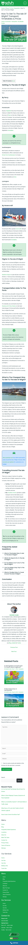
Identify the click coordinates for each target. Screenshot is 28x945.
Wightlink (8, 110)
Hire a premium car (8, 457)
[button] (14, 554)
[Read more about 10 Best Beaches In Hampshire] (14, 700)
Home (2, 8)
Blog (10, 643)
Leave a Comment (6, 21)
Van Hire (3, 863)
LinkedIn (14, 643)
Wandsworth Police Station (9, 306)
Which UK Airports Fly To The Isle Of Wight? (14, 558)
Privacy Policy (4, 842)
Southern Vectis (12, 492)
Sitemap (3, 848)
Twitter (19, 643)
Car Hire (3, 860)
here (15, 177)
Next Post (14, 651)
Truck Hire (4, 868)
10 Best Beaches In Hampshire (10, 689)
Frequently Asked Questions (8, 829)
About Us (3, 835)
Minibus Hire (4, 865)
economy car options (8, 462)
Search (3, 777)
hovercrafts (19, 228)
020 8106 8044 (4, 920)
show (13, 81)
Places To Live (9, 8)
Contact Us (4, 840)
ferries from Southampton (8, 155)
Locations (3, 832)
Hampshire (17, 8)
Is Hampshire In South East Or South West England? (13, 666)
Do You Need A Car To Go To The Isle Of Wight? (14, 563)
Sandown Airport (6, 274)
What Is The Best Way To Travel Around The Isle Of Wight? (14, 573)
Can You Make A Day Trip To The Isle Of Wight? (14, 568)
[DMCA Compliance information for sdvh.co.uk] (14, 934)
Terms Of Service (5, 845)
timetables (10, 130)
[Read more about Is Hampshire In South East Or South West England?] (14, 677)
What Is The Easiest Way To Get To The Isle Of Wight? (14, 554)
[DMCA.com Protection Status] (14, 938)
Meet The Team (5, 837)
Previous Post (14, 647)
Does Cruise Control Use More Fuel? (10, 814)
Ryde (9, 115)
